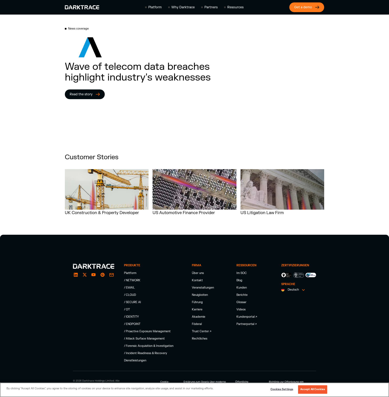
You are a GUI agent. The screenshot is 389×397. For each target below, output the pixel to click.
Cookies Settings (281, 389)
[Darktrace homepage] (82, 7)
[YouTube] (93, 275)
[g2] (102, 275)
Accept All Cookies (312, 389)
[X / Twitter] (85, 275)
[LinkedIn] (76, 275)
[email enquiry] (111, 275)
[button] (153, 7)
